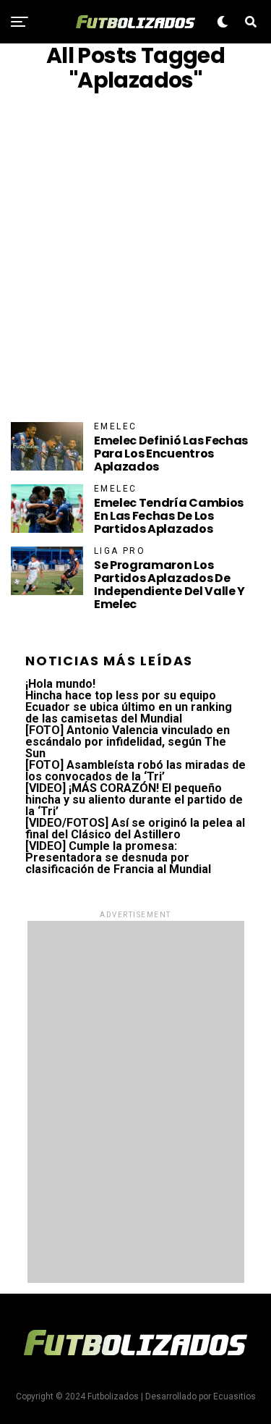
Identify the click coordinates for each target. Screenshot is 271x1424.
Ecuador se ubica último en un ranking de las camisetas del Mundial (128, 712)
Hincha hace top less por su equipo (120, 695)
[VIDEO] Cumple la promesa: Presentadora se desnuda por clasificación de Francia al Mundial (118, 857)
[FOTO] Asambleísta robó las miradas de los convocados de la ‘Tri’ (135, 770)
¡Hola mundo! (60, 684)
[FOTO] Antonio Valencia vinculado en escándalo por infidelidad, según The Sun (127, 741)
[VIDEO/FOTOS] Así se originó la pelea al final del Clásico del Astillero (135, 828)
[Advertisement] (135, 257)
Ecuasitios (234, 1396)
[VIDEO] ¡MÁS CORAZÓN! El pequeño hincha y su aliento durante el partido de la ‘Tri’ (134, 799)
